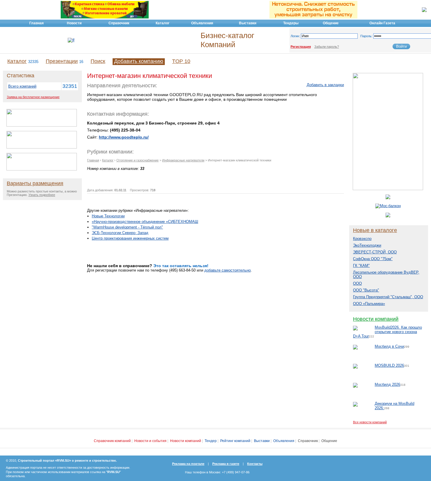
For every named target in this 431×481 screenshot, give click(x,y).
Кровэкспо (362, 238)
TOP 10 (181, 61)
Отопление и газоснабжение (137, 160)
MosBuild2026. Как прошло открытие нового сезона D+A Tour (387, 331)
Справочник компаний (112, 441)
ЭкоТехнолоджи (367, 245)
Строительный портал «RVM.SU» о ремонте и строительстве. (67, 460)
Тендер (211, 441)
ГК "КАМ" (361, 265)
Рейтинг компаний (235, 441)
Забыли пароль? (326, 46)
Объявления (283, 441)
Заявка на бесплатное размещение (33, 97)
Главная (93, 160)
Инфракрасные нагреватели (183, 160)
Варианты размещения (35, 183)
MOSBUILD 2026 (389, 365)
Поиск (98, 61)
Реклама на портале (188, 463)
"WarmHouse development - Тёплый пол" (127, 227)
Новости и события (150, 441)
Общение (329, 441)
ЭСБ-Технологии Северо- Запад (120, 233)
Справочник (308, 441)
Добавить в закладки (325, 85)
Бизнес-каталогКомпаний (227, 40)
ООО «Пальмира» (369, 303)
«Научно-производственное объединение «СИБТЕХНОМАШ (145, 221)
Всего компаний (22, 86)
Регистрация (301, 46)
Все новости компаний (370, 422)
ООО (357, 283)
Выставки (262, 441)
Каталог (17, 61)
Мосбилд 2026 (387, 384)
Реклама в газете (225, 463)
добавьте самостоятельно (227, 270)
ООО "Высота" (366, 290)
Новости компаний (375, 319)
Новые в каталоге (375, 230)
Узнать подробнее (41, 195)
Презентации (62, 61)
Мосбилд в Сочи (389, 346)
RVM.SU (113, 472)
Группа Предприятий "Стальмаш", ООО (388, 297)
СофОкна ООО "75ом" (373, 259)
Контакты (254, 463)
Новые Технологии (108, 216)
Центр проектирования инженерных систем (130, 238)
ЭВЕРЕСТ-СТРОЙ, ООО (375, 252)
